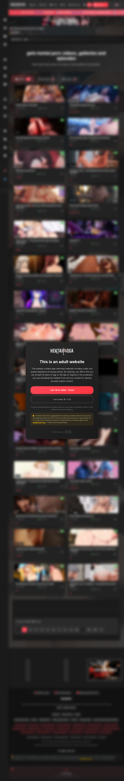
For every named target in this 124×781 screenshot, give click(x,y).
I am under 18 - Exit (62, 399)
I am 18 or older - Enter (62, 390)
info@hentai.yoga (39, 422)
